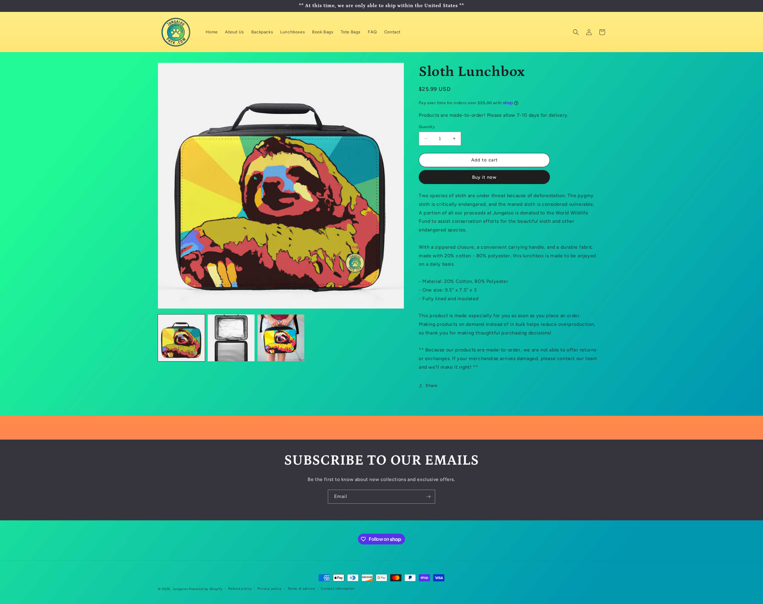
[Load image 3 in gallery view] (281, 338)
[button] (575, 32)
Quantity (427, 126)
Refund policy (240, 589)
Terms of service (301, 589)
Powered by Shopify (206, 589)
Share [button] (432, 385)
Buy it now (484, 177)
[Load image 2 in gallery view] (231, 338)
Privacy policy (270, 589)
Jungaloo (180, 589)
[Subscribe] (428, 497)
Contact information (337, 589)
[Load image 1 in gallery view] (181, 338)
